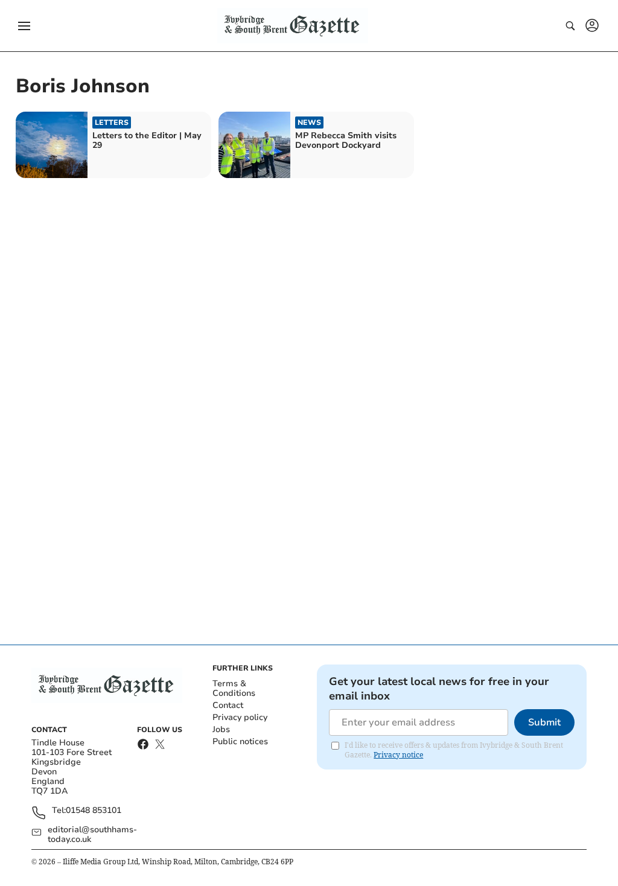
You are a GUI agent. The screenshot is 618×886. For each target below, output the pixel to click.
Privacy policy (239, 717)
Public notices (240, 741)
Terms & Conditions (233, 688)
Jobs (221, 729)
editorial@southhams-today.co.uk (92, 834)
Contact (227, 705)
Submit (544, 722)
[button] (24, 25)
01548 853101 (93, 811)
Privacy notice (398, 754)
